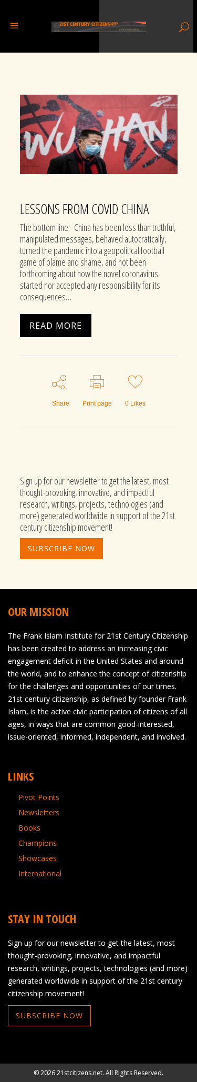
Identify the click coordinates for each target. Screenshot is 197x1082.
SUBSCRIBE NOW (61, 548)
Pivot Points (38, 797)
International (39, 874)
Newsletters (38, 813)
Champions (37, 843)
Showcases (37, 858)
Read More (55, 325)
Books (29, 828)
